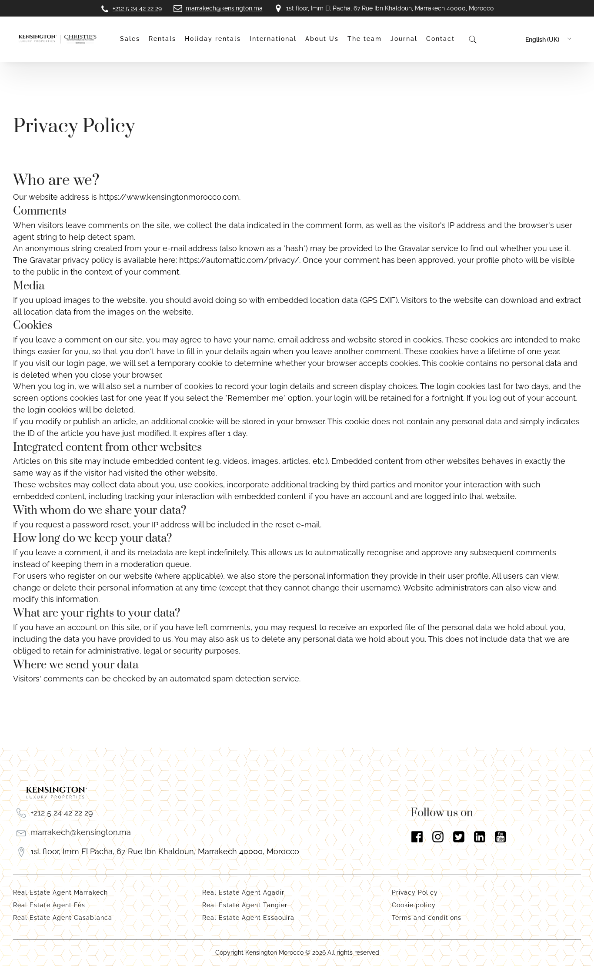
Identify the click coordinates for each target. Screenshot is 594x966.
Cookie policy (414, 905)
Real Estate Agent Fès (49, 905)
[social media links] (495, 836)
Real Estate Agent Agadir (243, 892)
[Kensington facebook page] (417, 836)
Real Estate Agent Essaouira (248, 917)
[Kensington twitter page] (458, 836)
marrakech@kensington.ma (80, 832)
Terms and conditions (426, 917)
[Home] (58, 39)
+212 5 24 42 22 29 (61, 812)
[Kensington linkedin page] (479, 836)
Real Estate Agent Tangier (244, 905)
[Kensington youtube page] (500, 836)
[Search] (472, 39)
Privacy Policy (416, 892)
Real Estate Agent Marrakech (60, 892)
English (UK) (542, 39)
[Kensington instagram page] (437, 836)
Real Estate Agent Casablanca (62, 917)
